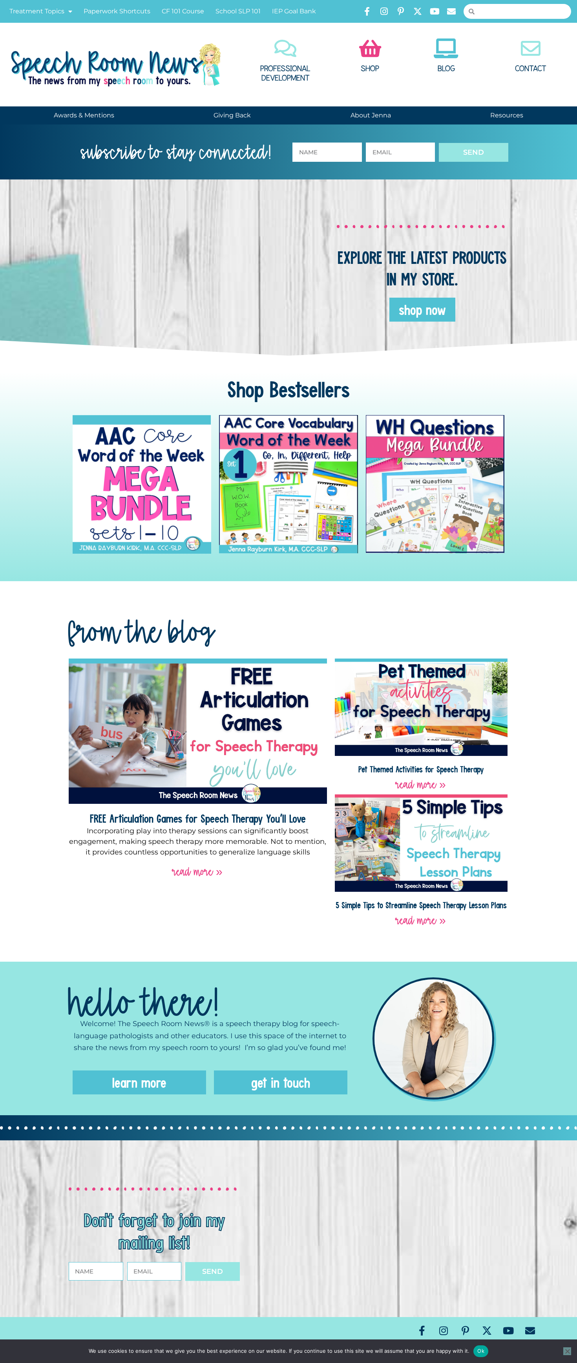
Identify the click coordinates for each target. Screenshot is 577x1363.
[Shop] (370, 48)
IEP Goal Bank (294, 11)
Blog (446, 68)
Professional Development (285, 73)
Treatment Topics (36, 11)
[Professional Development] (285, 48)
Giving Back (232, 115)
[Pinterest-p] (400, 11)
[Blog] (446, 48)
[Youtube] (434, 11)
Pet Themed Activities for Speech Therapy (421, 769)
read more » (198, 871)
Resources (506, 115)
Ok (480, 1351)
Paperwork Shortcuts (117, 11)
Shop (370, 68)
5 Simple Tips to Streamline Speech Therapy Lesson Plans (421, 905)
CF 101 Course (183, 11)
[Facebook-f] (367, 11)
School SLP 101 (238, 11)
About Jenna (371, 115)
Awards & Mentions (84, 115)
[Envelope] (451, 11)
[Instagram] (384, 11)
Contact (530, 68)
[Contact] (530, 48)
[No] (567, 1351)
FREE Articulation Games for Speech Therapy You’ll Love (198, 818)
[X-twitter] (417, 11)
